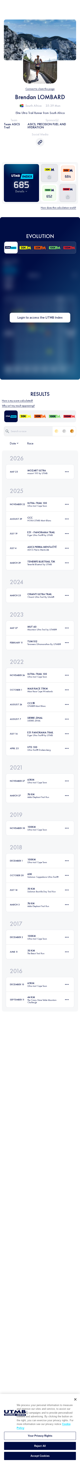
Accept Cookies (40, 1455)
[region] (40, 1428)
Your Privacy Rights (40, 1435)
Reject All (40, 1445)
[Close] (75, 1399)
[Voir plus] (66, 471)
